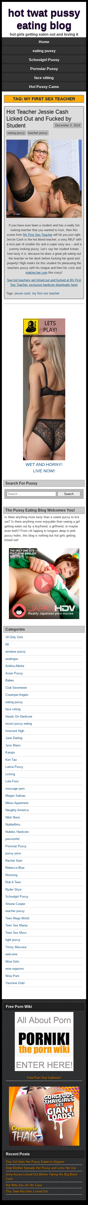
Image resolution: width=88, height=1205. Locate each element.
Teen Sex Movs (16, 932)
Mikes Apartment (16, 803)
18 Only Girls (14, 637)
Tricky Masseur (16, 947)
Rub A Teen (13, 882)
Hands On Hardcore (18, 716)
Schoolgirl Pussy (44, 60)
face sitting (44, 78)
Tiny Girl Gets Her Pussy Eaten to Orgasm (35, 1162)
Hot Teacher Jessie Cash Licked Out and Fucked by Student (38, 118)
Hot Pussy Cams (44, 87)
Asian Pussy (14, 673)
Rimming (11, 875)
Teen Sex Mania (16, 925)
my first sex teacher (45, 293)
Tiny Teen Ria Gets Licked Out (27, 1191)
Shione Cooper (15, 904)
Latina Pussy (14, 767)
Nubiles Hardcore (17, 832)
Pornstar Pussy (44, 69)
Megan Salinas (15, 795)
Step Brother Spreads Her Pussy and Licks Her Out (41, 1168)
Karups (10, 752)
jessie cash (22, 293)
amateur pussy (15, 651)
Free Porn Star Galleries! (44, 1078)
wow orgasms (14, 968)
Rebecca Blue (14, 867)
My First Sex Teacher (37, 235)
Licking (10, 774)
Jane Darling (13, 738)
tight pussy (12, 940)
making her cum (36, 272)
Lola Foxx (12, 781)
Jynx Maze (12, 745)
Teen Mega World (17, 918)
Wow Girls (12, 961)
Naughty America (17, 810)
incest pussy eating (18, 723)
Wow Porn (12, 976)
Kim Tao (11, 760)
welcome (11, 954)
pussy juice (13, 853)
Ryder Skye (13, 889)
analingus (11, 659)
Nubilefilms (12, 824)
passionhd (12, 839)
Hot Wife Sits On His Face (24, 1185)
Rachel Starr (13, 860)
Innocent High (14, 731)
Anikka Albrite (14, 666)
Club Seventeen (16, 687)
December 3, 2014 (67, 125)
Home (44, 42)
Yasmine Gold (14, 983)
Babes (9, 680)
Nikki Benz (12, 817)
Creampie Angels (16, 695)
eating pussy (44, 51)
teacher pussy (37, 133)
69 (7, 644)
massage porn (15, 788)
